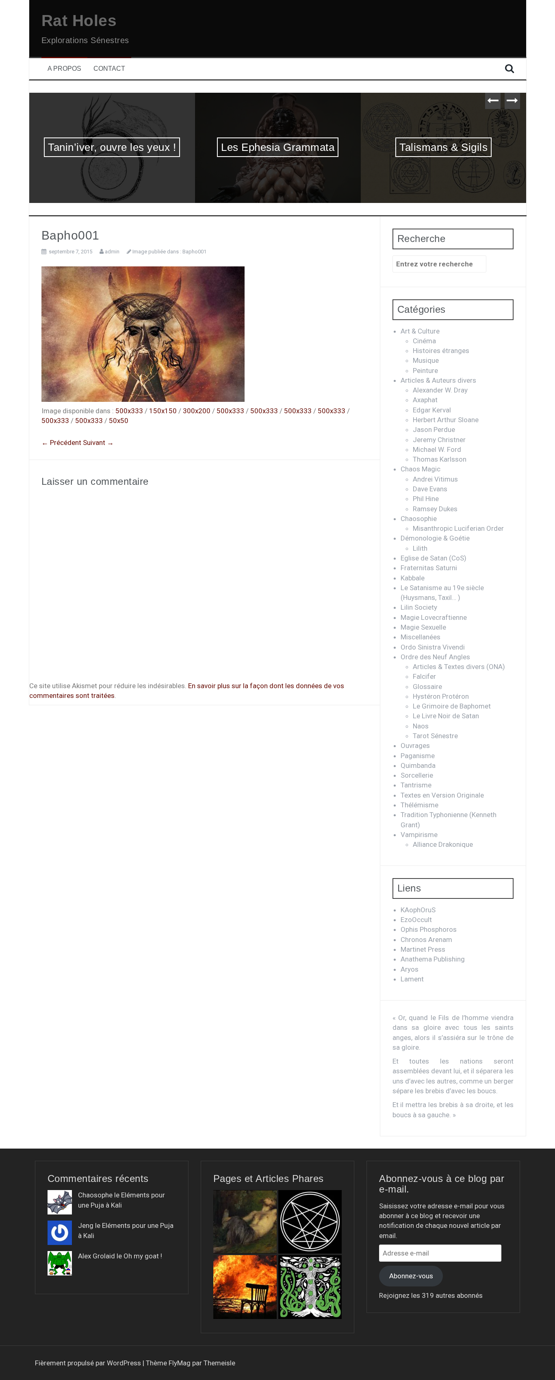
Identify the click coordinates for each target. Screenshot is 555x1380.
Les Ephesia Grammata (277, 147)
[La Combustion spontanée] (245, 1287)
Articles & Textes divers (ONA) (459, 667)
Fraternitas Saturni (429, 568)
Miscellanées (420, 637)
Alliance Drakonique (443, 844)
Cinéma (424, 341)
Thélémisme (419, 805)
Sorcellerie (417, 775)
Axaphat (425, 400)
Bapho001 (194, 252)
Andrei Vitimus (435, 479)
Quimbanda (418, 765)
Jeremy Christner (439, 440)
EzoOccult (416, 920)
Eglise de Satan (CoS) (433, 558)
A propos (64, 68)
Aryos (409, 969)
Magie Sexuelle (423, 627)
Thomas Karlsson (439, 459)
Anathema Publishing (433, 959)
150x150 (163, 411)
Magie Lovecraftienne (434, 617)
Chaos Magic (420, 469)
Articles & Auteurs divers (438, 380)
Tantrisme (416, 785)
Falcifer (424, 676)
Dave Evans (430, 489)
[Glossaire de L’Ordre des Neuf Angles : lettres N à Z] (310, 1222)
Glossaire (427, 686)
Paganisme (418, 756)
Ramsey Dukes (435, 509)
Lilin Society (419, 607)
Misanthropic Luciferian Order (458, 528)
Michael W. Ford (437, 449)
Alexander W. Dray (440, 390)
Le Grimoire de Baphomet (452, 706)
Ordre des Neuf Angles (435, 657)
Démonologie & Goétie (435, 538)
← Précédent (61, 442)
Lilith (420, 548)
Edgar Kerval (432, 410)
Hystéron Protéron (441, 696)
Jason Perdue (434, 429)
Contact (109, 68)
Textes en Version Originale (442, 795)
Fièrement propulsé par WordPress (89, 1363)
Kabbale (413, 578)
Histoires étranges (441, 351)
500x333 (129, 411)
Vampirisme (419, 835)
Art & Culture (420, 331)
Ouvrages (415, 745)
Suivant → (98, 442)
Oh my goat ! (143, 1256)
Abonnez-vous (411, 1276)
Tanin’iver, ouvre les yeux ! (112, 147)
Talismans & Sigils (443, 147)
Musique (426, 360)
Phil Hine (426, 499)
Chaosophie (419, 519)
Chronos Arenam (426, 939)
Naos (421, 726)
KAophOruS (418, 910)
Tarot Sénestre (435, 736)
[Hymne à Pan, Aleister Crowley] (245, 1222)
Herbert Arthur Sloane (446, 420)
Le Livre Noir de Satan (446, 716)
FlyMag (180, 1363)
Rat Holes (79, 20)
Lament (412, 979)
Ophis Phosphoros (429, 929)
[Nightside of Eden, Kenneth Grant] (310, 1287)
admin (112, 252)
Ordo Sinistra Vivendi (433, 647)
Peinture (425, 370)
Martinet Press (423, 949)
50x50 (118, 420)
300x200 (196, 411)
